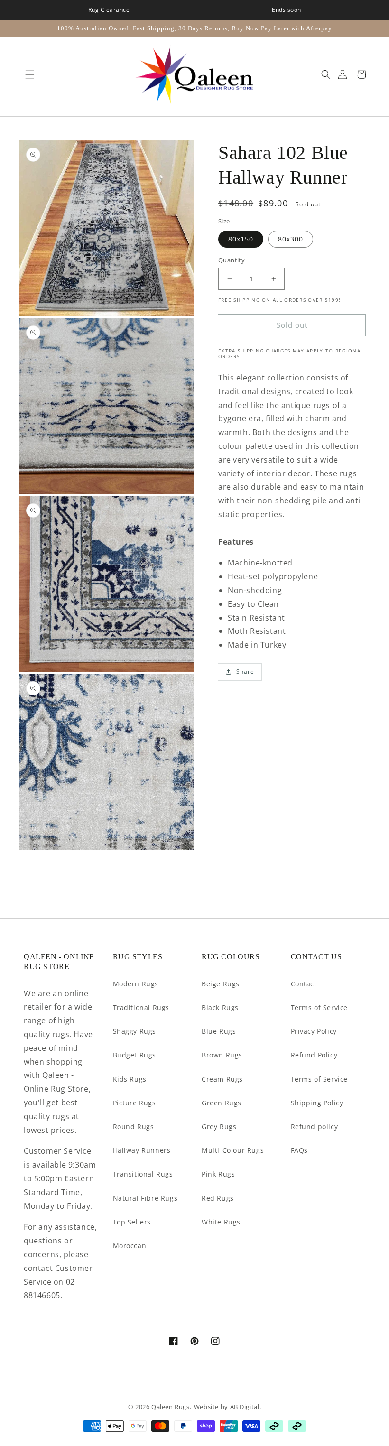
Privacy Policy (314, 1031)
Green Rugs (221, 1102)
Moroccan (130, 1245)
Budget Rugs (135, 1054)
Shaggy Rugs (135, 1031)
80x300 (290, 238)
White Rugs (221, 1221)
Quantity (231, 260)
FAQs (299, 1150)
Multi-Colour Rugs (233, 1150)
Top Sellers (132, 1221)
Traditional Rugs (141, 1007)
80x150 (240, 238)
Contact (304, 983)
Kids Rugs (130, 1079)
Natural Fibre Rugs (145, 1198)
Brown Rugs (222, 1054)
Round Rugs (133, 1126)
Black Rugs (220, 1007)
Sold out (292, 325)
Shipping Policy (317, 1102)
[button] (27, 74)
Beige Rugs (221, 983)
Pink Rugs (218, 1173)
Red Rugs (218, 1198)
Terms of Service (319, 1007)
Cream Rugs (222, 1079)
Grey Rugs (219, 1126)
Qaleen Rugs (170, 1406)
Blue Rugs (219, 1031)
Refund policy (314, 1126)
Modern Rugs (136, 983)
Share (245, 671)
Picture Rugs (134, 1102)
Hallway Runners (142, 1150)
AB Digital (244, 1406)
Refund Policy (314, 1054)
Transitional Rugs (143, 1173)
